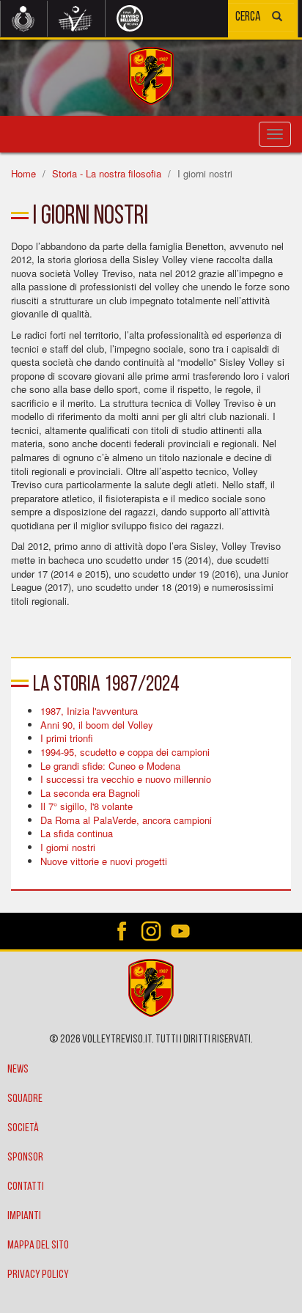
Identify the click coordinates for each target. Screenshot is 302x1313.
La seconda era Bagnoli (90, 793)
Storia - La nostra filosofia (106, 173)
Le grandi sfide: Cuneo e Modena (110, 766)
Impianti (24, 1216)
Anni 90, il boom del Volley (96, 725)
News (18, 1069)
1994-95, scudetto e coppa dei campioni (125, 752)
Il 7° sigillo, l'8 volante (86, 806)
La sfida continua (76, 833)
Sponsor (25, 1157)
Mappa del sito (38, 1245)
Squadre (25, 1099)
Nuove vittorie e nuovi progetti (103, 861)
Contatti (25, 1187)
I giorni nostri (67, 847)
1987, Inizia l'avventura (89, 711)
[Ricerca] (277, 18)
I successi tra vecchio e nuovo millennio (125, 779)
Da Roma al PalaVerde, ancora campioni (126, 820)
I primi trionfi (66, 738)
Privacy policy (38, 1275)
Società (23, 1128)
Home (23, 173)
